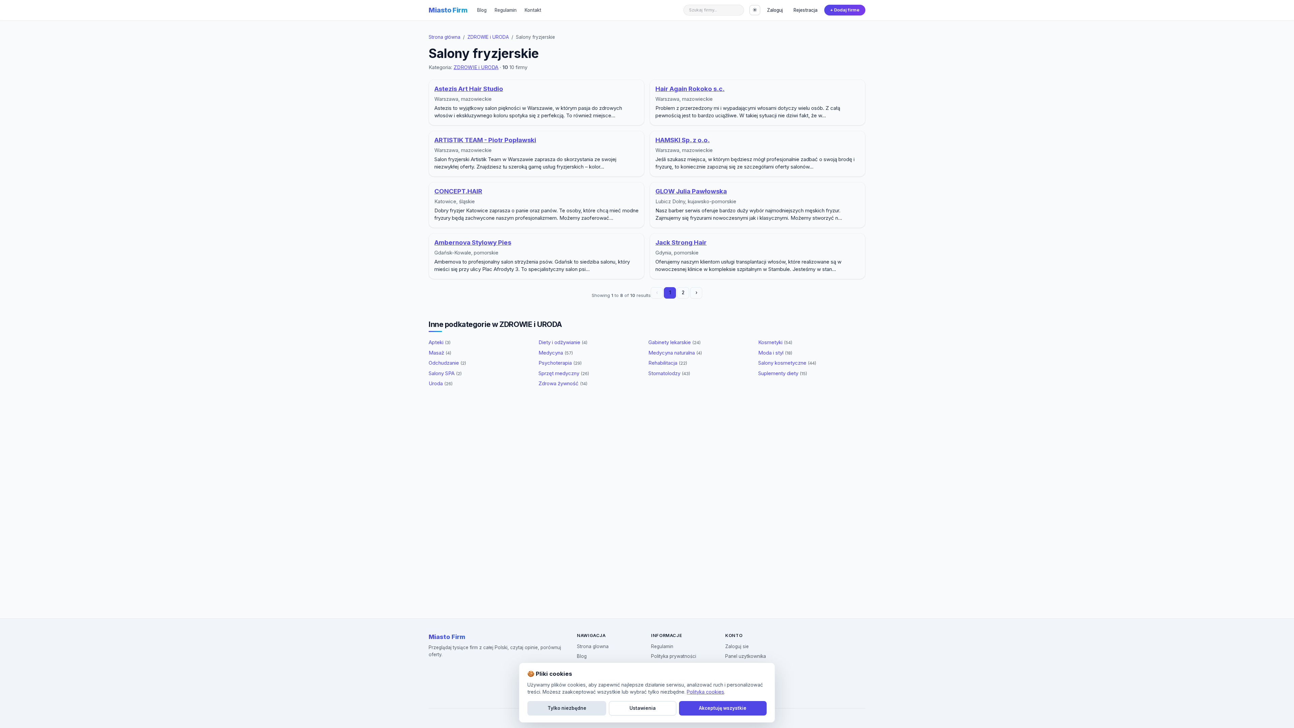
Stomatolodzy (669, 373)
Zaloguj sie (737, 646)
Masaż (440, 353)
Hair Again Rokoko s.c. (690, 89)
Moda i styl (775, 353)
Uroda (441, 383)
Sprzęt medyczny (563, 373)
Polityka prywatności (673, 656)
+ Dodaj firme (844, 9)
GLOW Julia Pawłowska (691, 191)
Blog (482, 10)
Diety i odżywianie (562, 342)
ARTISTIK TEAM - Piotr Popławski (485, 140)
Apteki (440, 342)
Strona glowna (593, 646)
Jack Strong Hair (681, 242)
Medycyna (555, 353)
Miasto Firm (448, 10)
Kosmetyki (775, 342)
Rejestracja (806, 10)
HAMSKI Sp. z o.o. (682, 140)
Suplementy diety (782, 373)
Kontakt (533, 10)
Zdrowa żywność (562, 383)
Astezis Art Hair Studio (468, 89)
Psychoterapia (560, 363)
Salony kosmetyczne (787, 363)
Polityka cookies (705, 692)
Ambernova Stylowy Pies (472, 242)
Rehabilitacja (667, 363)
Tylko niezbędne (567, 708)
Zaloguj (775, 10)
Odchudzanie (447, 363)
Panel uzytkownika (745, 656)
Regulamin (506, 10)
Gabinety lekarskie (674, 342)
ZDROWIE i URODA (488, 37)
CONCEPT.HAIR (458, 191)
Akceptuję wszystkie (722, 708)
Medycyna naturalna (675, 353)
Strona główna (444, 37)
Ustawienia (642, 708)
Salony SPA (445, 373)
